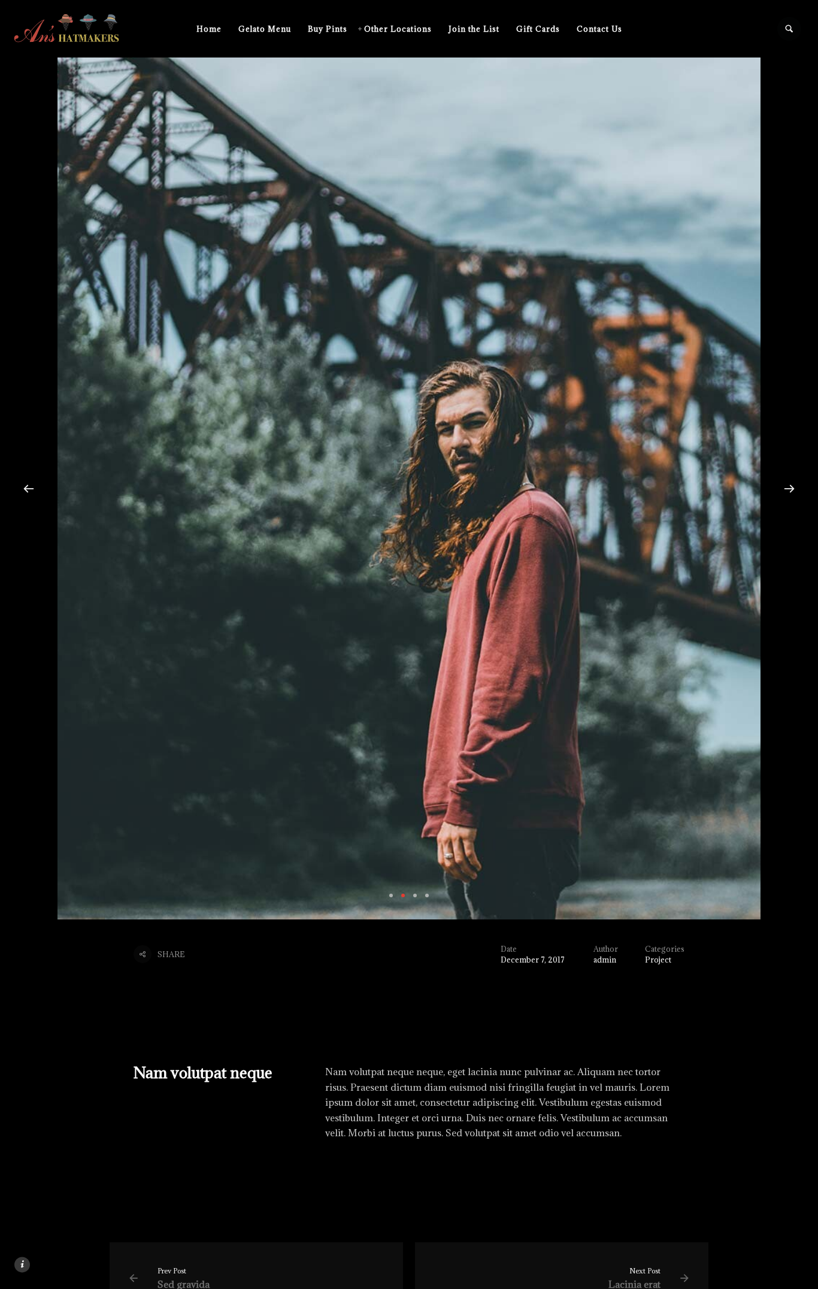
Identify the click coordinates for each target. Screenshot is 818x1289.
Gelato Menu (264, 29)
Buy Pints (327, 29)
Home (209, 29)
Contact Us (599, 29)
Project (658, 959)
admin (604, 959)
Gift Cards (538, 29)
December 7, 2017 (533, 959)
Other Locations (398, 29)
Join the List (474, 29)
